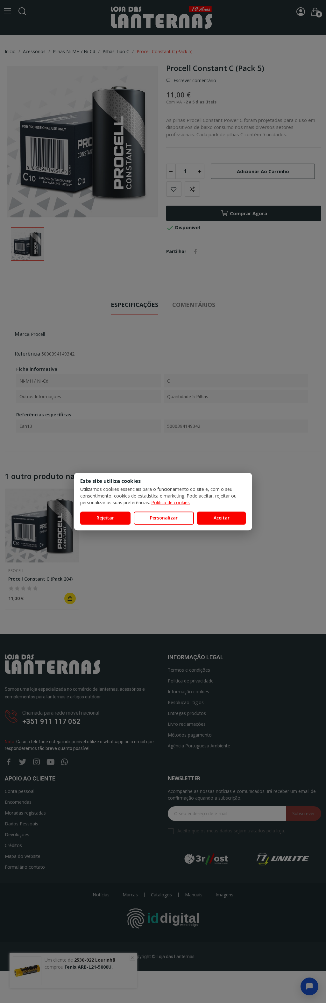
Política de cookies (170, 502)
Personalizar (164, 518)
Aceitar (222, 518)
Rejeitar (105, 518)
